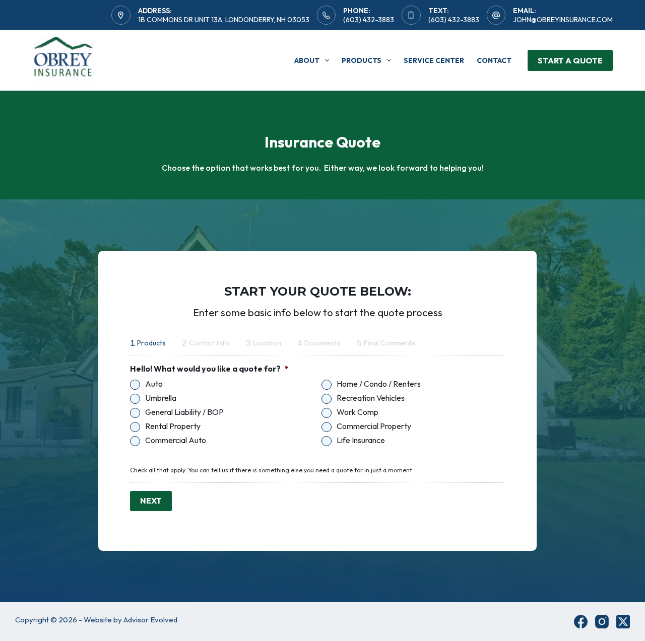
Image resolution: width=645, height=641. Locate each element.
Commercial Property (374, 426)
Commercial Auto (175, 440)
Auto (154, 384)
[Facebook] (581, 621)
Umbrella (160, 398)
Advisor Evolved (150, 619)
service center (434, 60)
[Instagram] (602, 621)
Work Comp (357, 412)
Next (151, 500)
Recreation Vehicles (371, 398)
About (306, 60)
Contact (494, 60)
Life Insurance (361, 440)
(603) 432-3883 (368, 19)
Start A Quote (570, 60)
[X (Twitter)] (623, 621)
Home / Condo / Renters (379, 384)
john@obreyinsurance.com (563, 19)
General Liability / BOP (184, 412)
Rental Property (173, 426)
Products (361, 60)
